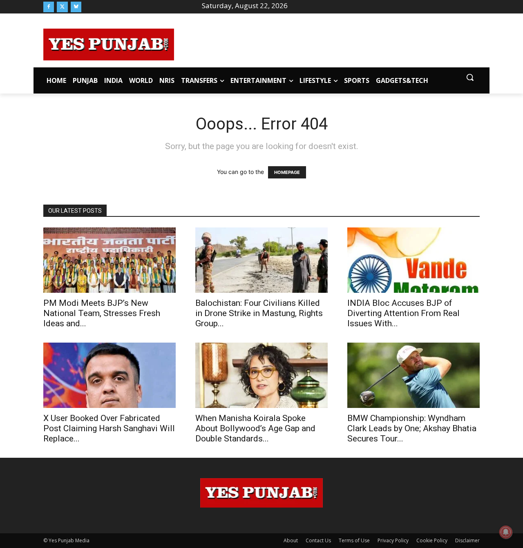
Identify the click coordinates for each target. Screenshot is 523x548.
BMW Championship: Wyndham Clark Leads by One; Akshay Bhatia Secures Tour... (411, 428)
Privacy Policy (393, 540)
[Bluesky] (76, 7)
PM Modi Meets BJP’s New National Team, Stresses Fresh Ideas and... (101, 313)
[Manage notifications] (505, 532)
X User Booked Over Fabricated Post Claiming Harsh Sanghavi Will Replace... (109, 428)
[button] (470, 77)
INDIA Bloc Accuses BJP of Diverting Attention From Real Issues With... (403, 313)
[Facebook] (48, 7)
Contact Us (318, 540)
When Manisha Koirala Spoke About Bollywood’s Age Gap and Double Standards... (255, 428)
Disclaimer (467, 540)
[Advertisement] (327, 43)
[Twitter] (62, 7)
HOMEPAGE (287, 172)
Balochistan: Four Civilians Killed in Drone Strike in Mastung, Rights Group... (259, 313)
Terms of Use (354, 540)
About (291, 540)
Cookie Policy (431, 540)
